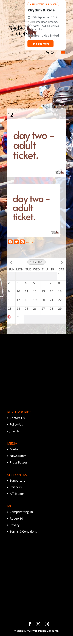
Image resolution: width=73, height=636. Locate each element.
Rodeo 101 (17, 518)
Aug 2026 (37, 262)
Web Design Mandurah (45, 630)
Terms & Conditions (23, 531)
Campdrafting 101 (22, 512)
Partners (16, 487)
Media (14, 449)
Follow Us (16, 424)
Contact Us (17, 418)
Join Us (14, 431)
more (29, 242)
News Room (18, 456)
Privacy (14, 525)
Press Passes (18, 462)
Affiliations (17, 494)
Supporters (17, 480)
